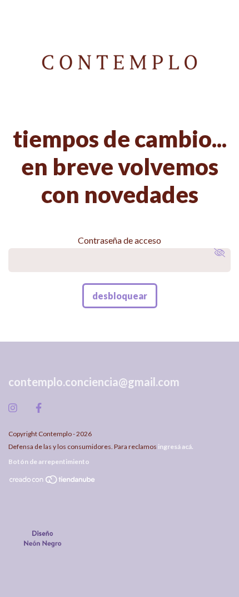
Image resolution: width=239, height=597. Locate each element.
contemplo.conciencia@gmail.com (94, 381)
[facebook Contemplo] (39, 408)
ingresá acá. (175, 446)
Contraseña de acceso (119, 240)
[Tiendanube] (52, 482)
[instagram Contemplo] (12, 408)
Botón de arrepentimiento (48, 461)
